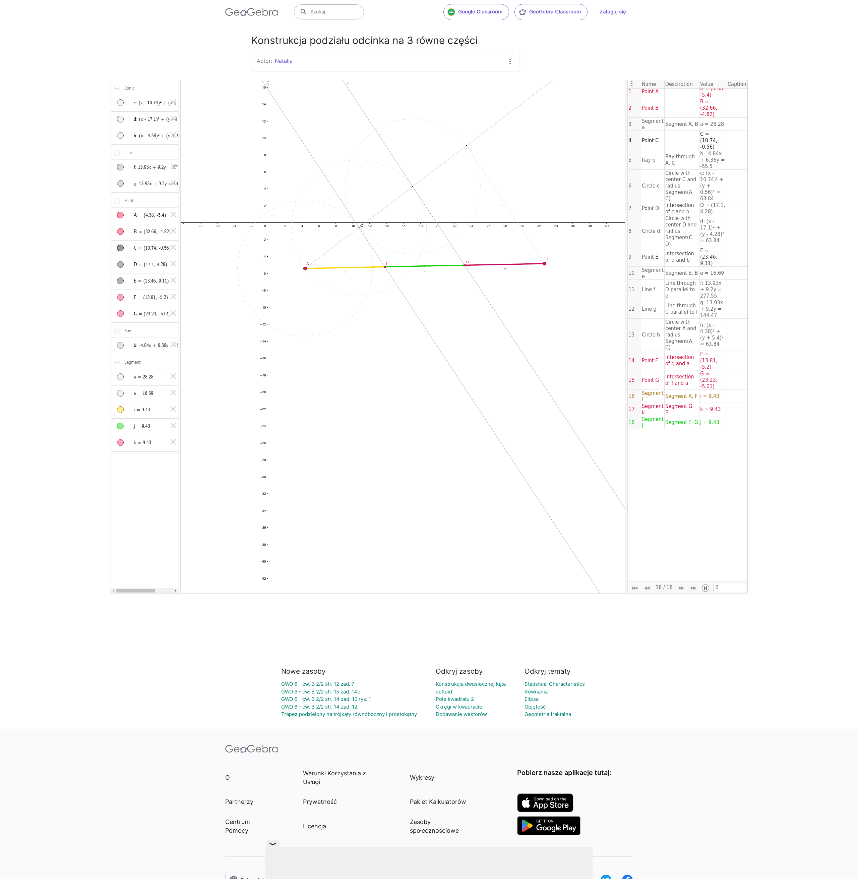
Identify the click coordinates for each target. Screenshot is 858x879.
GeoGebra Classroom (555, 11)
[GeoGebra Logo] (251, 12)
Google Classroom (480, 11)
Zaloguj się (613, 11)
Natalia (284, 60)
